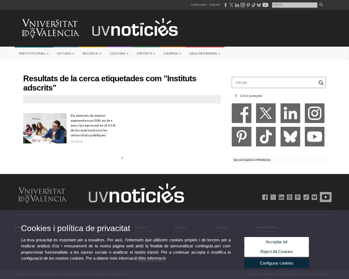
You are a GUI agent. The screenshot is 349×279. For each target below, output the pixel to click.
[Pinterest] (241, 138)
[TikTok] (266, 138)
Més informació (152, 258)
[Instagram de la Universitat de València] (288, 197)
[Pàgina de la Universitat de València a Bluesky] (258, 5)
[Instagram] (314, 115)
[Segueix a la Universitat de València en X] (272, 197)
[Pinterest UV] (296, 197)
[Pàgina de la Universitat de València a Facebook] (225, 5)
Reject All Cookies (276, 251)
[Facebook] (241, 115)
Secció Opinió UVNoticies (252, 160)
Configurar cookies (276, 263)
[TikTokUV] (305, 197)
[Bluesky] (290, 138)
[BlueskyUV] (313, 197)
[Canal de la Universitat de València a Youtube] (265, 5)
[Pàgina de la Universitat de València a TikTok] (253, 5)
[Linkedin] (290, 115)
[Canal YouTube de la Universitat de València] (325, 197)
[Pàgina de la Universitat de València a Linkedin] (236, 5)
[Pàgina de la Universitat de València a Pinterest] (248, 5)
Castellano (199, 4)
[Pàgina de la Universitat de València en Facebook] (264, 197)
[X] (266, 115)
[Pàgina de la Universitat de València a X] (231, 5)
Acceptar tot (276, 241)
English (214, 4)
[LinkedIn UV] (280, 197)
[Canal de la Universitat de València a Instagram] (242, 5)
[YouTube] (314, 138)
